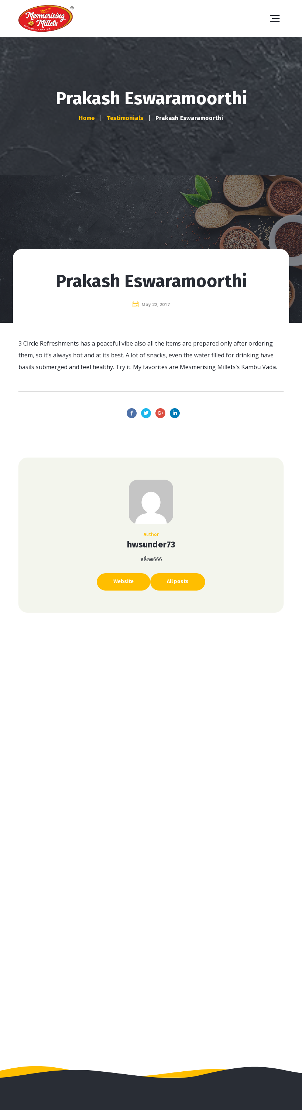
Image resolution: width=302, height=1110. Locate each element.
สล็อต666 (151, 559)
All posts (178, 581)
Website (123, 581)
